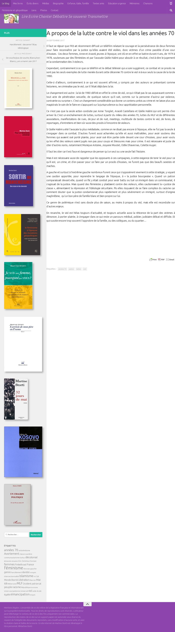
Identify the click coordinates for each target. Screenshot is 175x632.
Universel (24, 591)
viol (84, 269)
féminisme (13, 568)
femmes (9, 564)
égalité (7, 594)
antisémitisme (24, 550)
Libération (23, 579)
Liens (33, 10)
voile (34, 591)
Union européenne (12, 591)
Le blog (5, 3)
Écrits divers (32, 3)
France (30, 564)
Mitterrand (12, 584)
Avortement (11, 553)
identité (26, 572)
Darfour (22, 558)
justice (71, 269)
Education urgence (117, 3)
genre (7, 572)
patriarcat (36, 583)
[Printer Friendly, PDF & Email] (161, 259)
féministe (27, 569)
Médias (45, 3)
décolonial (31, 557)
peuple (8, 587)
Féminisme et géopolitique (15, 10)
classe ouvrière (26, 554)
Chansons (148, 3)
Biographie (58, 3)
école (39, 591)
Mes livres (18, 3)
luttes (78, 269)
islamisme (26, 576)
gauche (33, 569)
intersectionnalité (11, 576)
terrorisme (34, 587)
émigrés (32, 595)
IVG (35, 576)
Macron (33, 580)
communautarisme (12, 557)
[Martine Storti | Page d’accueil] (11, 17)
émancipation (20, 594)
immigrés (33, 572)
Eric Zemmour (24, 561)
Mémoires (134, 3)
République (26, 587)
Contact (54, 10)
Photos (43, 10)
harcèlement (16, 572)
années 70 (62, 269)
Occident (27, 583)
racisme (16, 587)
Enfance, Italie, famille (78, 3)
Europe (33, 561)
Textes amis (98, 3)
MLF (19, 583)
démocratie (7, 561)
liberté (14, 580)
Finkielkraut (20, 564)
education (15, 561)
